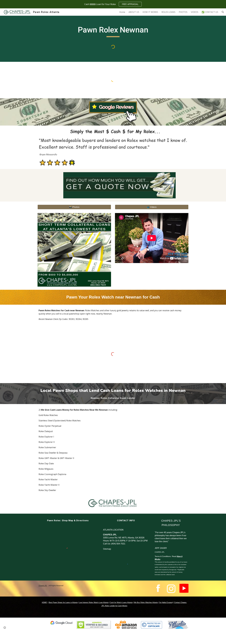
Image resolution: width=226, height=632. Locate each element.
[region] (113, 4)
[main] (113, 31)
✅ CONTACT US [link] (210, 12)
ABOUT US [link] (134, 12)
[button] (223, 12)
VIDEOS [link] (194, 12)
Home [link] (122, 12)
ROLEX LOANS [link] (168, 12)
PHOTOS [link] (183, 12)
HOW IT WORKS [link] (150, 12)
